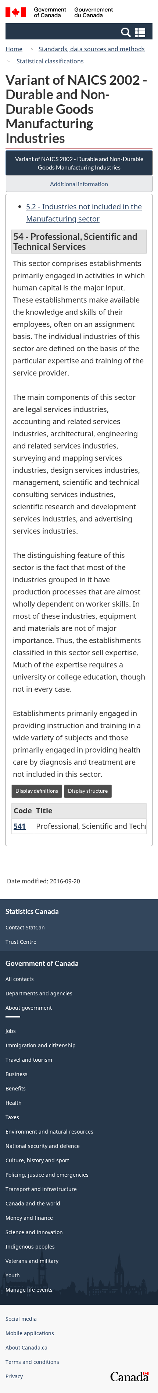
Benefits (16, 1088)
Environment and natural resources (49, 1131)
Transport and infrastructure (41, 1189)
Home (14, 49)
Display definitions (36, 791)
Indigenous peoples (30, 1246)
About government (29, 1007)
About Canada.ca (26, 1347)
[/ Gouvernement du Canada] (59, 13)
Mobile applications (30, 1333)
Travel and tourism (29, 1059)
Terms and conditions (32, 1361)
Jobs (11, 1030)
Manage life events (29, 1289)
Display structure (88, 791)
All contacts (20, 978)
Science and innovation (34, 1232)
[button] (79, 32)
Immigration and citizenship (41, 1045)
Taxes (12, 1117)
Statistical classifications (49, 61)
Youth (13, 1275)
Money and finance (29, 1217)
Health (14, 1102)
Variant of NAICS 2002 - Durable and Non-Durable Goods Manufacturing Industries (79, 163)
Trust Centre (21, 941)
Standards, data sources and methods (92, 49)
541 (20, 826)
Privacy (14, 1376)
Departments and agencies (39, 993)
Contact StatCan (25, 927)
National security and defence (43, 1145)
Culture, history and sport (37, 1160)
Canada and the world (33, 1203)
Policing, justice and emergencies (47, 1174)
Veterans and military (32, 1260)
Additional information (79, 183)
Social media (21, 1318)
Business (17, 1074)
